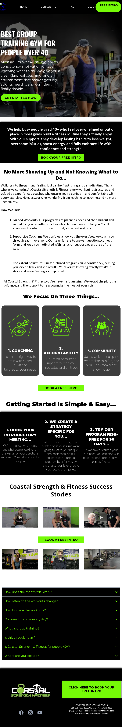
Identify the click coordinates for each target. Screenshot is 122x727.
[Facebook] (21, 712)
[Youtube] (39, 712)
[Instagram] (30, 712)
